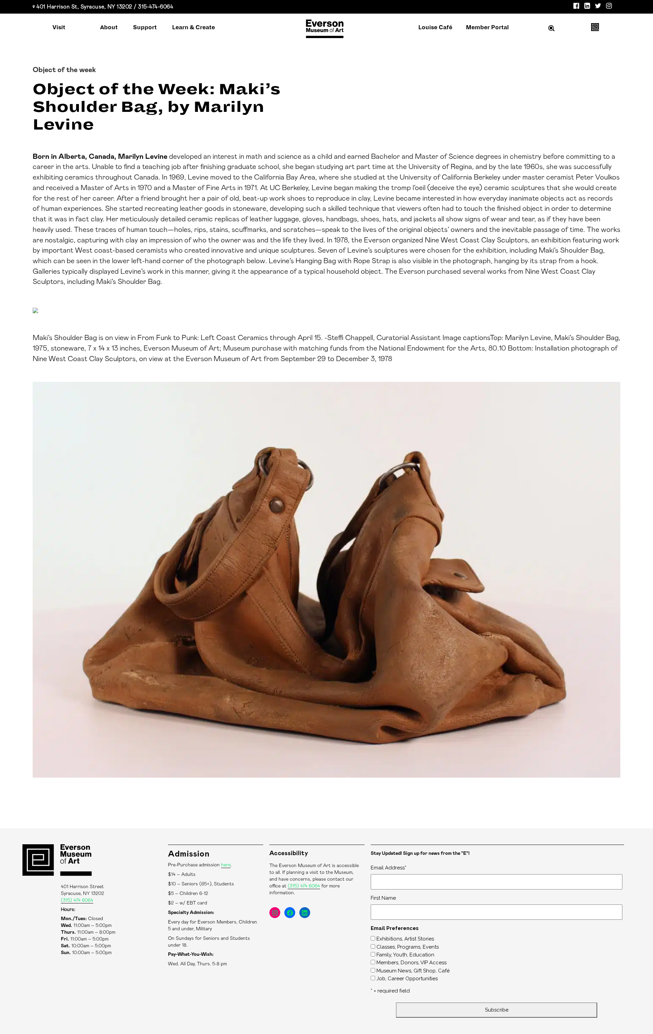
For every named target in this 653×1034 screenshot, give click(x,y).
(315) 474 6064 (77, 900)
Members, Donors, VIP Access (411, 963)
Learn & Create (193, 27)
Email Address (388, 868)
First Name (383, 898)
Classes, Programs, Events (407, 947)
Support (145, 27)
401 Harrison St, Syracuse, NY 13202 (84, 7)
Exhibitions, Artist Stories (405, 939)
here (226, 865)
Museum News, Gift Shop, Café (413, 971)
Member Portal (487, 27)
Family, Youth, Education (405, 955)
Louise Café (435, 27)
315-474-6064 (155, 7)
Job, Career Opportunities (407, 979)
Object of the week (64, 69)
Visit (58, 27)
